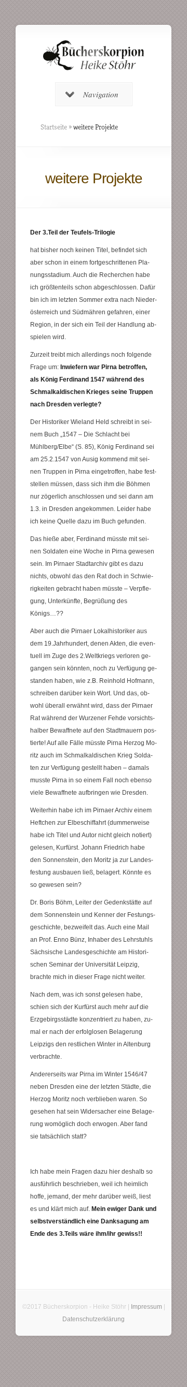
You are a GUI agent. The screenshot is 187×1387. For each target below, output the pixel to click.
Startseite (54, 127)
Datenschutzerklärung (93, 1319)
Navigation (100, 94)
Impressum (146, 1306)
